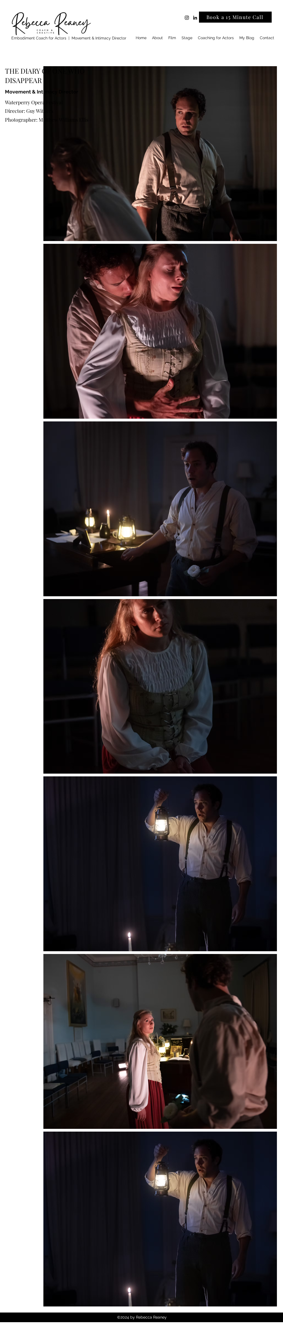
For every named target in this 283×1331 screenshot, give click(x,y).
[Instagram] (187, 17)
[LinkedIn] (195, 17)
